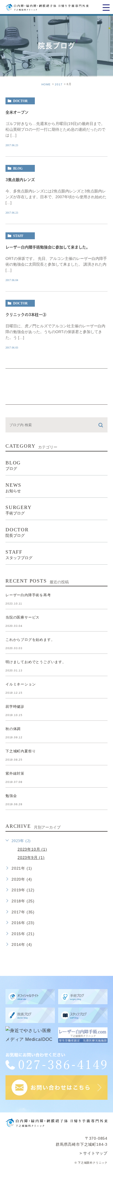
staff (18, 236)
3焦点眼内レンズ (20, 180)
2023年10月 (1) (32, 849)
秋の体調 (13, 729)
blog (17, 168)
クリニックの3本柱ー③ (25, 315)
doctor (20, 101)
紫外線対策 (14, 774)
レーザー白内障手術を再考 (28, 595)
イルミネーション (20, 684)
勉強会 (11, 796)
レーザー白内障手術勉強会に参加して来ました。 (47, 247)
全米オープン (17, 113)
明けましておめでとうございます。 (35, 662)
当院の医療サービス (22, 618)
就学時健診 (14, 707)
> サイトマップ (94, 1153)
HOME (46, 84)
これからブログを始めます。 (30, 640)
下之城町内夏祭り (20, 751)
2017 (59, 84)
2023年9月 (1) (31, 857)
